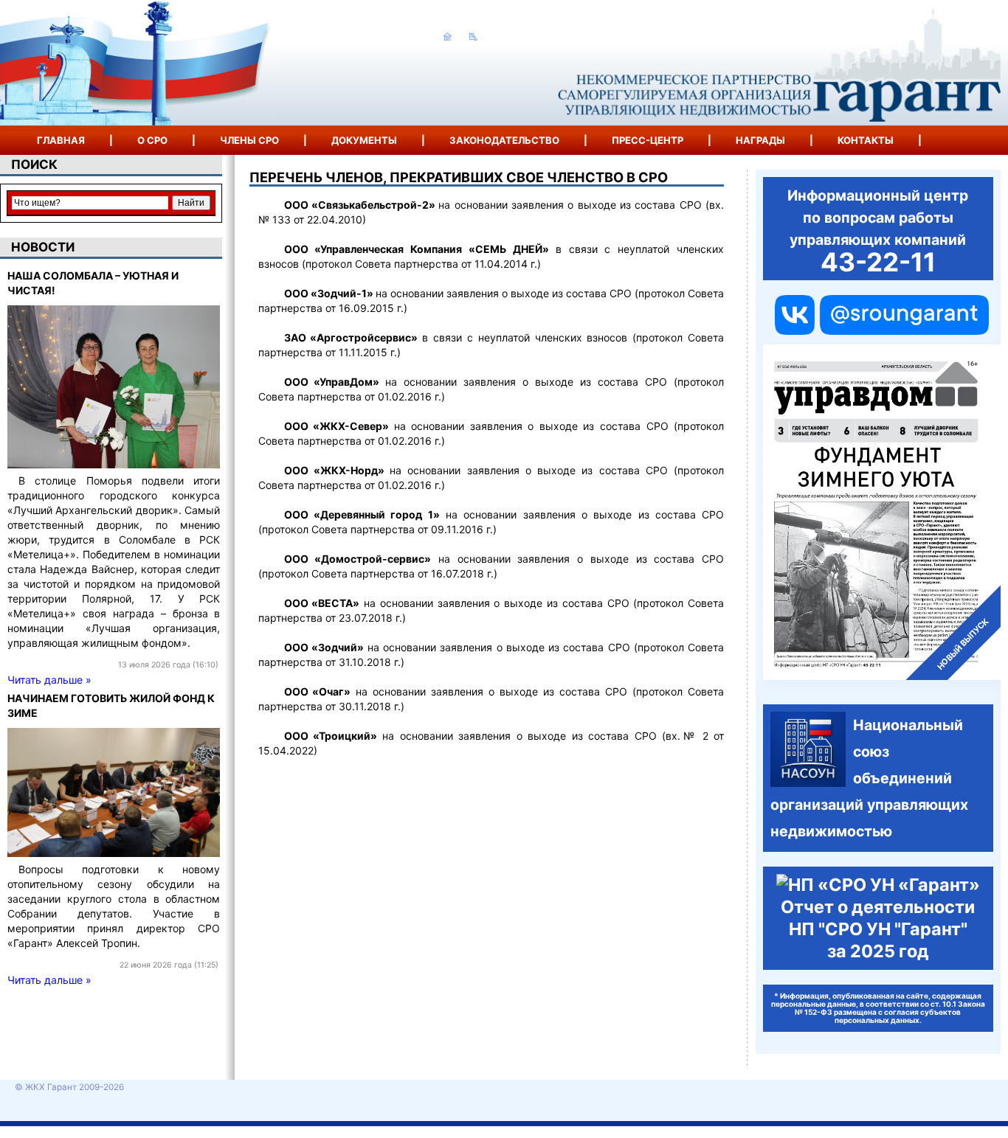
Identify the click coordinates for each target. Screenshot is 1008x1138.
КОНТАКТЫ (866, 140)
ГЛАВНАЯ (61, 140)
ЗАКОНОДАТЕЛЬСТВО (504, 140)
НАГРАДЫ (760, 140)
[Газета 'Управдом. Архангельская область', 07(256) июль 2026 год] (882, 512)
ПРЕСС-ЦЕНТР (647, 140)
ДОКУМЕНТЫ (364, 140)
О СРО (152, 140)
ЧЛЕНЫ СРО (249, 140)
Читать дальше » (49, 679)
